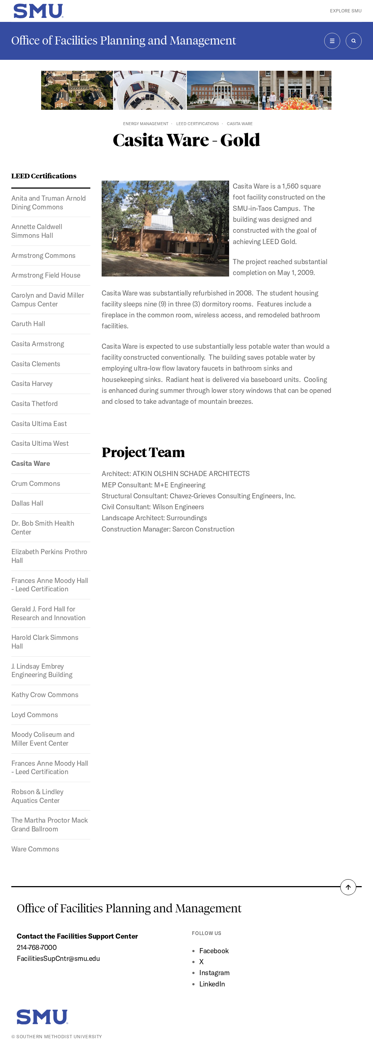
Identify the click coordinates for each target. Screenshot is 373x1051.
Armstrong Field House (46, 275)
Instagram (214, 972)
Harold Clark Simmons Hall (45, 641)
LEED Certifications (197, 123)
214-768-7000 (36, 947)
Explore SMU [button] (346, 10)
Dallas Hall (27, 503)
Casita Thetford (34, 403)
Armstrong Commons (43, 255)
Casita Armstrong (37, 343)
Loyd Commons (34, 714)
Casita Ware (30, 463)
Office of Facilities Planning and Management (123, 40)
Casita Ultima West (39, 443)
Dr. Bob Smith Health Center (42, 527)
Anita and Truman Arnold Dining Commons (48, 202)
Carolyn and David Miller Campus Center (47, 299)
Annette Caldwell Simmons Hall (36, 231)
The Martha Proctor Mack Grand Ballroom (49, 824)
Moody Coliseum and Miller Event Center (42, 738)
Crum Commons (35, 483)
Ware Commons (35, 849)
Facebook (213, 950)
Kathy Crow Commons (44, 694)
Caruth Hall (28, 323)
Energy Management (145, 123)
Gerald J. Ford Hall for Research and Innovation (48, 613)
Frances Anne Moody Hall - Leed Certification (49, 585)
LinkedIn (212, 983)
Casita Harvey (31, 383)
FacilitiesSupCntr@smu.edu (58, 958)
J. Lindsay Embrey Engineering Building (41, 670)
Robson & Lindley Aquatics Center (37, 796)
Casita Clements (35, 363)
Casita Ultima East (39, 423)
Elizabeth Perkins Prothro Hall (49, 556)
